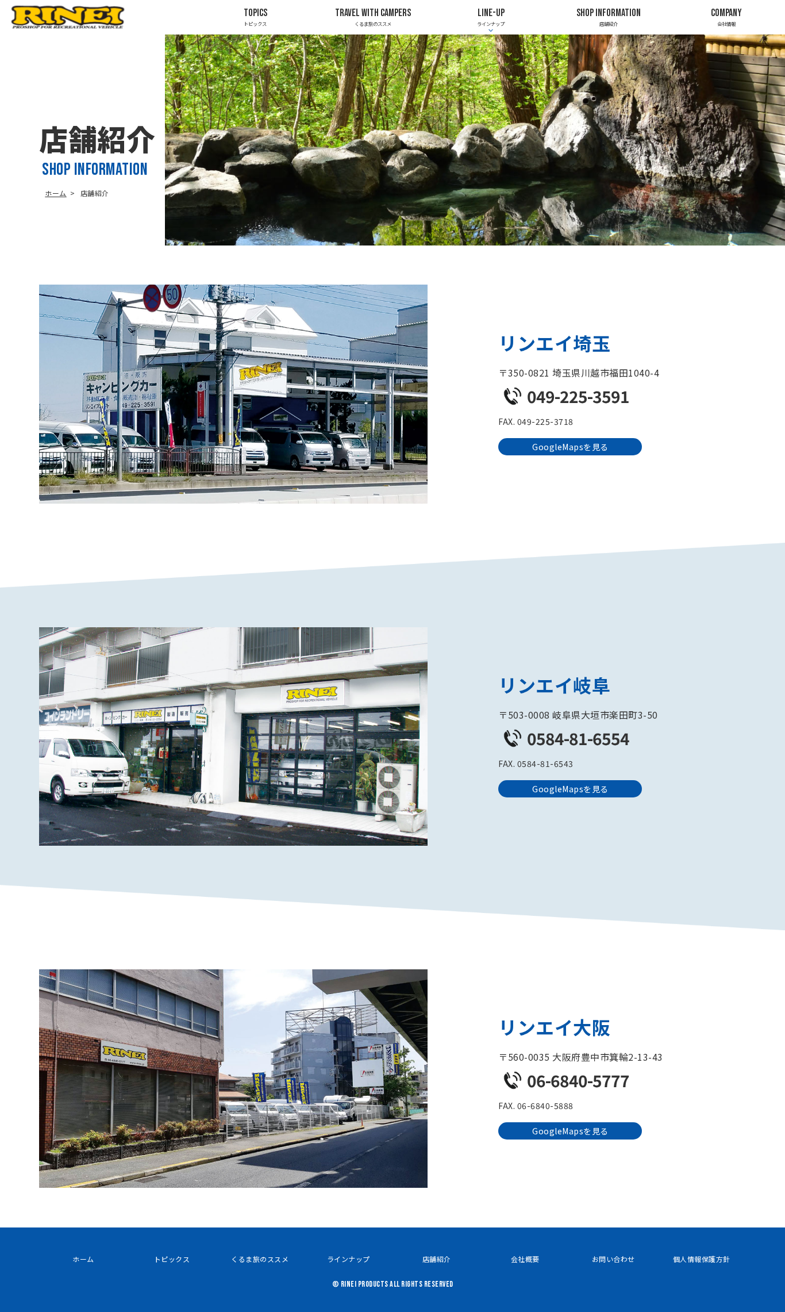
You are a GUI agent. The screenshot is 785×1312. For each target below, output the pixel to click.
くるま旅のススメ (373, 17)
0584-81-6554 (578, 738)
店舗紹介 (608, 17)
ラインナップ (348, 1259)
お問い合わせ (613, 1259)
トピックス (255, 17)
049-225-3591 (578, 396)
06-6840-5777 (578, 1080)
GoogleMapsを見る (570, 446)
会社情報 (726, 17)
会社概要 (525, 1259)
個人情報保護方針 (701, 1259)
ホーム (56, 193)
